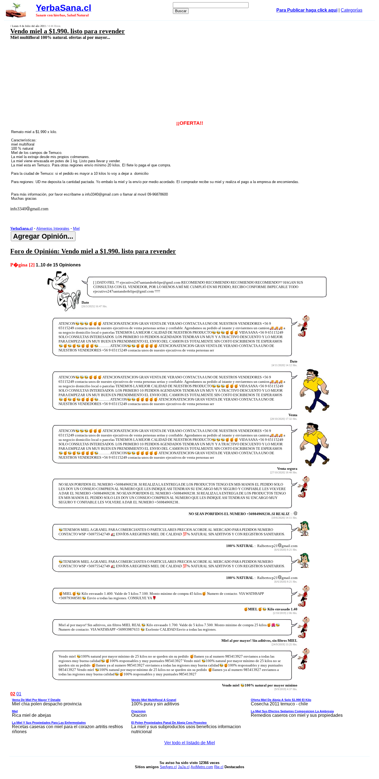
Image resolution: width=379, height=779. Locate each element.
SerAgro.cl (168, 767)
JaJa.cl (184, 767)
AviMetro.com (202, 767)
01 (18, 693)
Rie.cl (218, 767)
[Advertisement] (154, 80)
